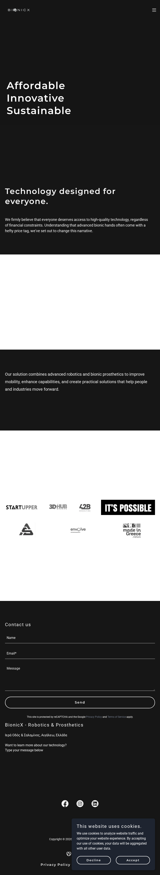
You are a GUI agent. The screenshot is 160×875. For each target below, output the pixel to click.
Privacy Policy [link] (94, 716)
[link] (18, 10)
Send (80, 702)
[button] (154, 10)
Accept (133, 860)
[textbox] (80, 638)
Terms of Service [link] (117, 716)
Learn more (25, 305)
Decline (93, 860)
